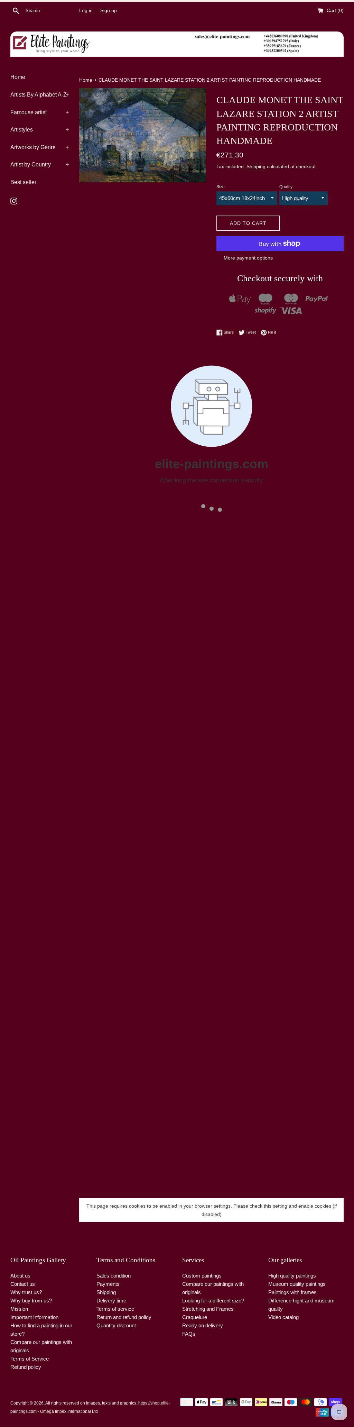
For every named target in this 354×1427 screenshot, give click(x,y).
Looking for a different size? (213, 1300)
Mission (19, 1309)
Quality (285, 186)
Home (17, 77)
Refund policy (25, 1367)
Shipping (256, 166)
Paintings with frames (292, 1292)
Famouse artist (39, 112)
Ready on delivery (202, 1325)
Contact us (22, 1284)
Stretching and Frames (208, 1309)
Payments (108, 1284)
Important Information (34, 1317)
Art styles (39, 130)
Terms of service (115, 1309)
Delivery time (111, 1300)
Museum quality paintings (297, 1284)
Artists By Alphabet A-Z (39, 95)
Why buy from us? (31, 1300)
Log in (86, 10)
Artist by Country (39, 164)
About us (20, 1276)
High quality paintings (292, 1276)
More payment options (248, 258)
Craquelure (194, 1317)
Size (220, 186)
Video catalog (283, 1317)
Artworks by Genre (39, 147)
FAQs (188, 1334)
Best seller (23, 182)
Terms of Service (29, 1359)
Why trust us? (26, 1292)
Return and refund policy (123, 1317)
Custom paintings (202, 1276)
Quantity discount (116, 1325)
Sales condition (113, 1276)
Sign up (108, 10)
